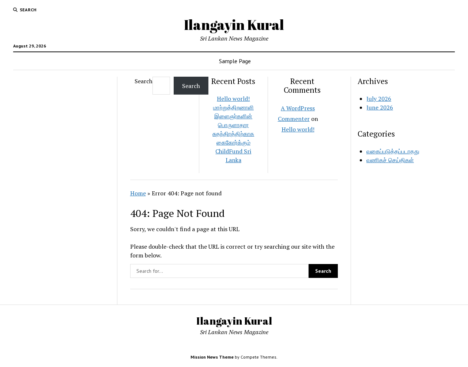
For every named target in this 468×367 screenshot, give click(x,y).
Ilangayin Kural (234, 24)
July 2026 (378, 99)
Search (143, 81)
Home (138, 193)
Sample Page (235, 61)
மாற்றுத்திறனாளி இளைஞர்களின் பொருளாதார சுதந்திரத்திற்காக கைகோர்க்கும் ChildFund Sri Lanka (233, 133)
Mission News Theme (212, 357)
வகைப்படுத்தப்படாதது (392, 151)
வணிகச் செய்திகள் (390, 160)
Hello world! (233, 99)
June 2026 (379, 107)
